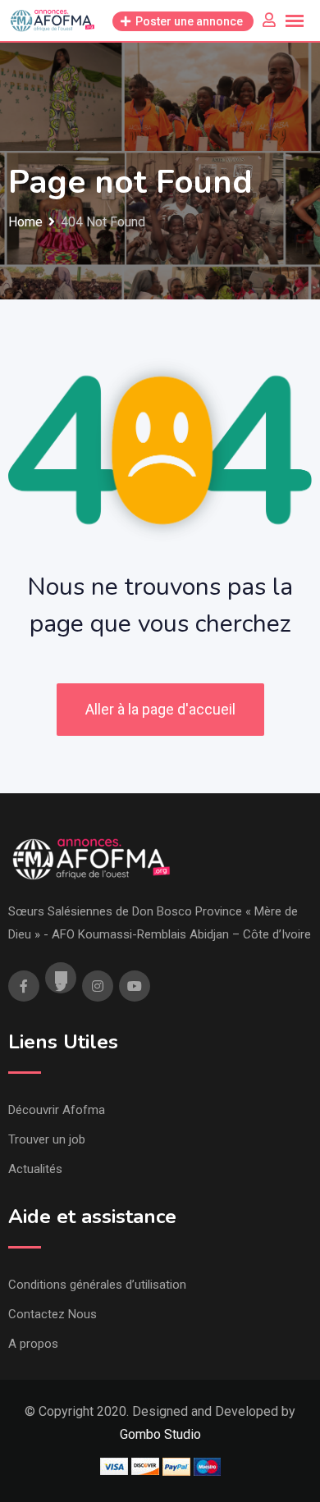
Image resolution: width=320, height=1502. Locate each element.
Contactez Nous (52, 1314)
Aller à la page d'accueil (160, 709)
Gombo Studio (160, 1434)
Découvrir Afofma (56, 1110)
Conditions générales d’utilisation (97, 1284)
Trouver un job (46, 1139)
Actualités (35, 1169)
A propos (33, 1343)
